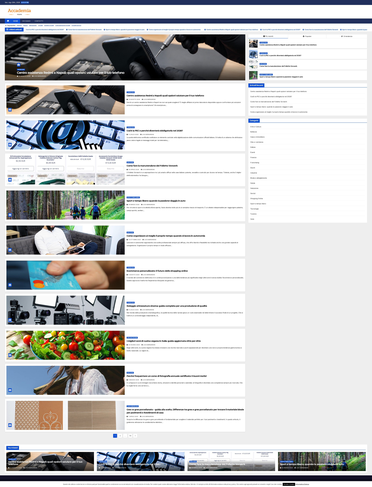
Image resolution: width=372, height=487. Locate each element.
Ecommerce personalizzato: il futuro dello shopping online (157, 271)
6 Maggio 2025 (134, 380)
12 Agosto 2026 (134, 99)
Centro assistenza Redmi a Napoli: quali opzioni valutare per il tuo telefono (288, 45)
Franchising (254, 163)
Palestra (19, 25)
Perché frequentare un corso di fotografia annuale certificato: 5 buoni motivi (166, 376)
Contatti (39, 21)
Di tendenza (347, 36)
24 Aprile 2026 (134, 169)
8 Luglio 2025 (133, 309)
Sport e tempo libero (24, 69)
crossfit (40, 25)
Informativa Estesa (302, 484)
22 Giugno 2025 (134, 345)
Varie (252, 219)
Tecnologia (263, 42)
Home (15, 21)
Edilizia (252, 147)
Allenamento (33, 25)
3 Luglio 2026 (133, 134)
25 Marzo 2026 (24, 76)
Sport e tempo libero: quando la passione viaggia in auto (58, 73)
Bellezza (253, 132)
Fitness (25, 25)
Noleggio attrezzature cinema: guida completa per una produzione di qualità (167, 306)
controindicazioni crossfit (62, 25)
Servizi (252, 193)
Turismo (253, 214)
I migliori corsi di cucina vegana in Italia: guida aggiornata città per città (164, 341)
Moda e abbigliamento (258, 178)
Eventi (252, 152)
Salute (252, 183)
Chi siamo (26, 21)
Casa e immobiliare (132, 406)
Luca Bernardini (39, 76)
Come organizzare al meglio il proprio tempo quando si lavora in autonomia (166, 236)
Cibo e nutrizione (132, 337)
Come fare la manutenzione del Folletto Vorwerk (278, 66)
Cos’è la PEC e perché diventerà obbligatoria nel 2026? (280, 55)
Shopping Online (256, 198)
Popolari (308, 36)
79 (130, 436)
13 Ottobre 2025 (134, 239)
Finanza (253, 157)
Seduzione (263, 63)
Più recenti (269, 36)
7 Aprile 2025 (133, 416)
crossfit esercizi (76, 25)
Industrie (253, 173)
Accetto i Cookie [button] (289, 484)
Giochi (252, 168)
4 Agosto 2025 (134, 274)
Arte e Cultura (255, 127)
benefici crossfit (49, 25)
